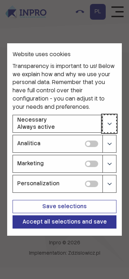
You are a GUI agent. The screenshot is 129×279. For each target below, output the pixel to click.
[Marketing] (109, 163)
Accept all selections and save (65, 221)
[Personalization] (109, 183)
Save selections (64, 206)
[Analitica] (109, 143)
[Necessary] (109, 123)
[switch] (91, 144)
